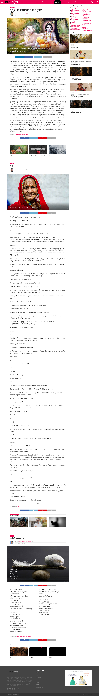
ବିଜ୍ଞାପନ (77, 2)
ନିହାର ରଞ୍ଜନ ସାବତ (75, 10)
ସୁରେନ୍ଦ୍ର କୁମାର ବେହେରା (26, 636)
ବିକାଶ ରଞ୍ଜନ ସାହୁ (23, 13)
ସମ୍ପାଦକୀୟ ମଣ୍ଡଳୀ (67, 2)
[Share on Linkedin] (19, 56)
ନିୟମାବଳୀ (57, 2)
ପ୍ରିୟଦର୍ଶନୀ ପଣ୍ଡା (75, 13)
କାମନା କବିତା (31, 657)
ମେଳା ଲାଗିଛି (12, 657)
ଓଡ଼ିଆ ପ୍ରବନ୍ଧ (18, 134)
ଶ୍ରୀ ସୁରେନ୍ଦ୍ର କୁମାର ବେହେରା (25, 541)
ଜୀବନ (50, 155)
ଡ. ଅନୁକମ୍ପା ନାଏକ (86, 21)
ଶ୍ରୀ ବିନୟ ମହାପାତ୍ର (75, 15)
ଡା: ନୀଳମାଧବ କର (74, 19)
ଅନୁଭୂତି (30, 528)
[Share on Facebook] (28, 56)
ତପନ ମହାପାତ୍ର (22, 169)
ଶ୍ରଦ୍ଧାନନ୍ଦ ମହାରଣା (75, 25)
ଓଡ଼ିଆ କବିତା (19, 636)
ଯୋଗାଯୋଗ (84, 2)
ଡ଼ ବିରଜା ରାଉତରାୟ (75, 26)
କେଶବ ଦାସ (85, 13)
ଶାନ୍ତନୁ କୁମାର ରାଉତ (87, 20)
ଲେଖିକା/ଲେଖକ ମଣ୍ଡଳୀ (46, 2)
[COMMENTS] (56, 56)
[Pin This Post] (42, 137)
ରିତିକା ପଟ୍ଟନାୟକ (74, 12)
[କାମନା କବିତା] (38, 647)
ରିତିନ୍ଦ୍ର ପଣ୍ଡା (74, 16)
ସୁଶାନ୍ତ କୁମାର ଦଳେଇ (75, 29)
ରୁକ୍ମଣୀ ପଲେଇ (86, 17)
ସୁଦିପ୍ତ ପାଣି (73, 18)
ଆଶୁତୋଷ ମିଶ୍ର (74, 9)
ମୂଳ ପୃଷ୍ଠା (24, 2)
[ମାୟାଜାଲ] (57, 647)
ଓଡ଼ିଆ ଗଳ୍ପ (19, 506)
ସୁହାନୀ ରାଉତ (85, 28)
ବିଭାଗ (30, 2)
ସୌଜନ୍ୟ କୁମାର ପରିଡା (87, 30)
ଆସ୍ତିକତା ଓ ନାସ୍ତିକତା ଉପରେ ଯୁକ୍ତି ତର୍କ (37, 155)
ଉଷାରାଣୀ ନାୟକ (74, 28)
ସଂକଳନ (36, 2)
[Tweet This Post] (38, 56)
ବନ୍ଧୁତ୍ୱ (11, 155)
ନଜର (50, 528)
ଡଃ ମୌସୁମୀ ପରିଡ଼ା (74, 21)
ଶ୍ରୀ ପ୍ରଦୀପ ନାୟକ (87, 11)
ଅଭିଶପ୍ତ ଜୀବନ (13, 528)
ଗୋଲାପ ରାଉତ (85, 18)
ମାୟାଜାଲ (50, 657)
